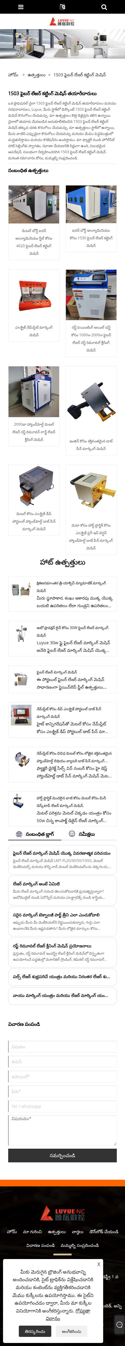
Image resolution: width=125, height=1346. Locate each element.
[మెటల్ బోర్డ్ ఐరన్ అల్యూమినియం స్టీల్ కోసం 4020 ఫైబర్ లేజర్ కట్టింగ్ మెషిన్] (33, 204)
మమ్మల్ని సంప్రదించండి (80, 1245)
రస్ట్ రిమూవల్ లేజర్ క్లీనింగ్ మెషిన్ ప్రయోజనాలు (52, 946)
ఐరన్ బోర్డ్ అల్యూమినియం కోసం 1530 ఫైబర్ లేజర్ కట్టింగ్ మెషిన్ (91, 238)
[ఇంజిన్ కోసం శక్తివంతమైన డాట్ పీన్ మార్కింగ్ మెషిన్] (91, 400)
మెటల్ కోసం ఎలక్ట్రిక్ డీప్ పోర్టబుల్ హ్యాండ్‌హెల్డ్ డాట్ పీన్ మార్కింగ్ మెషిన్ (34, 521)
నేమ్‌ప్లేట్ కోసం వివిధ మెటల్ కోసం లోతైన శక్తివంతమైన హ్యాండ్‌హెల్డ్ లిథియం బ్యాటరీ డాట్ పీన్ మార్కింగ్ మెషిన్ (74, 761)
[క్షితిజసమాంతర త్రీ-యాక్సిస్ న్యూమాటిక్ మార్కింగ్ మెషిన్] (21, 589)
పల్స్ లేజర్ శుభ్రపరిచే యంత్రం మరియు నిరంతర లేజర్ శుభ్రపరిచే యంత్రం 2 (62, 976)
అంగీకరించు (71, 1331)
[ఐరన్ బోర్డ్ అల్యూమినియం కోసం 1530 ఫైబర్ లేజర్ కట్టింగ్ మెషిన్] (91, 204)
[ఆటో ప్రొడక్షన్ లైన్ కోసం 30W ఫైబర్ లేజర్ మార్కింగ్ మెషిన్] (21, 633)
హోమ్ (12, 1231)
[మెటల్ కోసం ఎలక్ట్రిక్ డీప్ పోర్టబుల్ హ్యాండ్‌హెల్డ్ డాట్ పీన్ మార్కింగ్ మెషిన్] (33, 485)
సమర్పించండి (62, 1155)
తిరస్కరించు (35, 1331)
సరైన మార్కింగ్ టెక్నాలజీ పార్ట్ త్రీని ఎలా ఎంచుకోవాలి (56, 915)
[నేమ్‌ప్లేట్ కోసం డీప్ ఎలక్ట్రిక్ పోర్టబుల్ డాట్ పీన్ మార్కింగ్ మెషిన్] (21, 715)
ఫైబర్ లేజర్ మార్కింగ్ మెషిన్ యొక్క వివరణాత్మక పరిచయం (61, 853)
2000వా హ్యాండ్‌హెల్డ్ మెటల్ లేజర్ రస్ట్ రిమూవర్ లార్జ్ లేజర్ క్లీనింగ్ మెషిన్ (33, 432)
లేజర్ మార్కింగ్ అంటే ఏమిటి (36, 884)
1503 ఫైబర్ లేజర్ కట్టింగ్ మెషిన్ (79, 75)
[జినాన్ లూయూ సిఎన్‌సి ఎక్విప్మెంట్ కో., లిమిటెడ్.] (62, 21)
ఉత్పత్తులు (37, 75)
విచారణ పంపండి (40, 1245)
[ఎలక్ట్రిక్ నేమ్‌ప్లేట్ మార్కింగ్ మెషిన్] (33, 294)
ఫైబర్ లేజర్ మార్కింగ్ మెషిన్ (57, 672)
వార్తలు (77, 1231)
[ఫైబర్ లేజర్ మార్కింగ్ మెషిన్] (21, 678)
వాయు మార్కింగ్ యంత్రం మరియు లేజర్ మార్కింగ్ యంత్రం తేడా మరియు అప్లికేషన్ (62, 995)
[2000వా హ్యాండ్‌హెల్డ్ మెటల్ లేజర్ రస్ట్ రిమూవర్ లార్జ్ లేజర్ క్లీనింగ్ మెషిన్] (33, 391)
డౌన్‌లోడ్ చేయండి (104, 1231)
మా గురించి (32, 1231)
